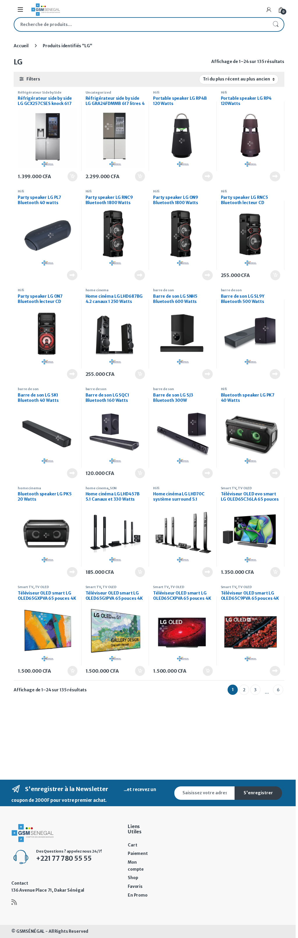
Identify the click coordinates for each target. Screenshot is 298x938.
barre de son (163, 290)
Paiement (138, 853)
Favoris (135, 886)
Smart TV (229, 488)
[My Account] (269, 9)
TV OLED (245, 488)
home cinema (97, 290)
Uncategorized (98, 92)
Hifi (156, 92)
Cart (132, 845)
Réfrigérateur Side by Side (39, 92)
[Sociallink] (14, 902)
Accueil (21, 45)
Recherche (275, 24)
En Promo (138, 895)
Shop (133, 877)
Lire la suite (207, 176)
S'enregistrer (258, 792)
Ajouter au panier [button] (69, 176)
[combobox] (140, 24)
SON (113, 488)
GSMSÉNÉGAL (30, 931)
